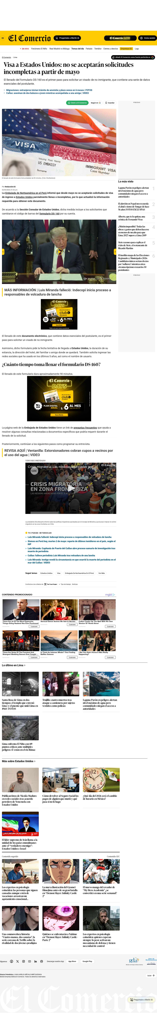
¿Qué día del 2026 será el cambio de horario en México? (100, 797)
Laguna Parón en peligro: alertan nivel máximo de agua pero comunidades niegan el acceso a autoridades (133, 192)
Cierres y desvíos (110, 49)
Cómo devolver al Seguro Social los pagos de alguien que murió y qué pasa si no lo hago (60, 798)
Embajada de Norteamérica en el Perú (79, 573)
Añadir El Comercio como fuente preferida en (132, 57)
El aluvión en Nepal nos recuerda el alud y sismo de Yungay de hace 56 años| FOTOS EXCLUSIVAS (133, 206)
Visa (58, 573)
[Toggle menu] (2, 38)
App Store (72, 961)
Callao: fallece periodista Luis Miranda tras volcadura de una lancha (61, 555)
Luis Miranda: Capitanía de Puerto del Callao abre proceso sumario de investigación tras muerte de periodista (71, 550)
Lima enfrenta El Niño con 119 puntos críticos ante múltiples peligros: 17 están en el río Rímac (18, 746)
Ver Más (101, 573)
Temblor (97, 49)
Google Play (87, 961)
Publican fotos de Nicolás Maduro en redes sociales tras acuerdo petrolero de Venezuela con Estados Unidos (19, 800)
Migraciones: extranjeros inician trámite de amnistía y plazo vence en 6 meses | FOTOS (49, 90)
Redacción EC (10, 187)
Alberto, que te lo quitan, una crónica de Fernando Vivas (131, 218)
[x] (17, 961)
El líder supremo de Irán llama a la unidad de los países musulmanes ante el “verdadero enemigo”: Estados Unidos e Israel (19, 844)
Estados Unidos (46, 573)
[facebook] (11, 961)
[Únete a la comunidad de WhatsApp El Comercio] (77, 103)
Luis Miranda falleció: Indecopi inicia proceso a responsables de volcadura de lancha (69, 537)
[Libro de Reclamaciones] (151, 961)
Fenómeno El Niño (39, 49)
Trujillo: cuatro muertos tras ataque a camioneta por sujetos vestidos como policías (58, 702)
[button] (70, 488)
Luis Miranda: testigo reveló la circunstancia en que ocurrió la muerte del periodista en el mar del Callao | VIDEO (72, 561)
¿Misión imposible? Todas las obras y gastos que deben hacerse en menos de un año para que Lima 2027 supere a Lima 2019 (133, 231)
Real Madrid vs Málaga (60, 49)
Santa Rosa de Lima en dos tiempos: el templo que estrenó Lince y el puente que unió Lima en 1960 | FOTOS (20, 704)
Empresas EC (126, 49)
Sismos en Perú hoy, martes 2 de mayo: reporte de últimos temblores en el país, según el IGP (72, 542)
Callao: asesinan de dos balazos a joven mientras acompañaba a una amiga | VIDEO (47, 93)
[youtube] (29, 961)
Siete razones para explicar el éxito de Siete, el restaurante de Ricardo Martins (132, 245)
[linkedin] (35, 961)
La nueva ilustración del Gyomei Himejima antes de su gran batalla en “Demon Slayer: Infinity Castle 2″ (60, 891)
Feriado (89, 49)
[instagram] (23, 961)
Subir (149, 976)
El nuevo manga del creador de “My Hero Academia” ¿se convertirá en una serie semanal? (100, 890)
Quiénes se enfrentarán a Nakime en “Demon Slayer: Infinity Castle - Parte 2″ (60, 937)
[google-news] (41, 961)
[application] (70, 488)
